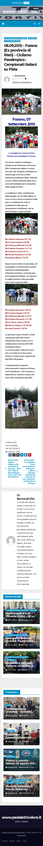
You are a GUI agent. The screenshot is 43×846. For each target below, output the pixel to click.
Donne (8, 705)
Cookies (12, 841)
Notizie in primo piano (12, 41)
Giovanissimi (10, 660)
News (19, 841)
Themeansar (21, 835)
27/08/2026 (13, 767)
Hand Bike (33, 610)
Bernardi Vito (20, 76)
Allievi (8, 780)
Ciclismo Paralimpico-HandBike (15, 38)
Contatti (4, 841)
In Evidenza (32, 38)
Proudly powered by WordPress (13, 832)
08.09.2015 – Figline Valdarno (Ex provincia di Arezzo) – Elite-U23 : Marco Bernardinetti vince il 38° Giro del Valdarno (15, 468)
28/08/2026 (13, 715)
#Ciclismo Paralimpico (22, 82)
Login (25, 841)
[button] (35, 24)
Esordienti (10, 731)
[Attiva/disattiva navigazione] (39, 23)
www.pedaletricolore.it (21, 11)
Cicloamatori (18, 780)
